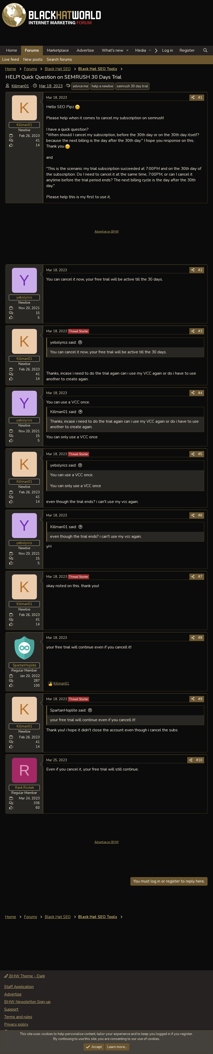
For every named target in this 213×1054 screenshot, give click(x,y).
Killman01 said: (63, 411)
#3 (200, 331)
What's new (112, 50)
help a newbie (102, 86)
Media (140, 50)
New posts (33, 59)
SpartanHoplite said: (68, 710)
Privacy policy (16, 1024)
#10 (199, 760)
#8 (200, 637)
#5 (200, 454)
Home (11, 50)
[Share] (192, 98)
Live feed (10, 59)
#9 (200, 699)
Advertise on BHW (107, 232)
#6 (200, 515)
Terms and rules (18, 1016)
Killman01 (20, 86)
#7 (200, 576)
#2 (200, 270)
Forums (32, 50)
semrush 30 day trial (132, 86)
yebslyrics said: (63, 342)
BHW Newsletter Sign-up (27, 1001)
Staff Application (19, 986)
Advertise (85, 50)
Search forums (59, 59)
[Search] (205, 50)
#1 (200, 97)
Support (11, 1009)
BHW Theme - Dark (26, 976)
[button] (127, 50)
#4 (200, 393)
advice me (80, 86)
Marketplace (58, 50)
